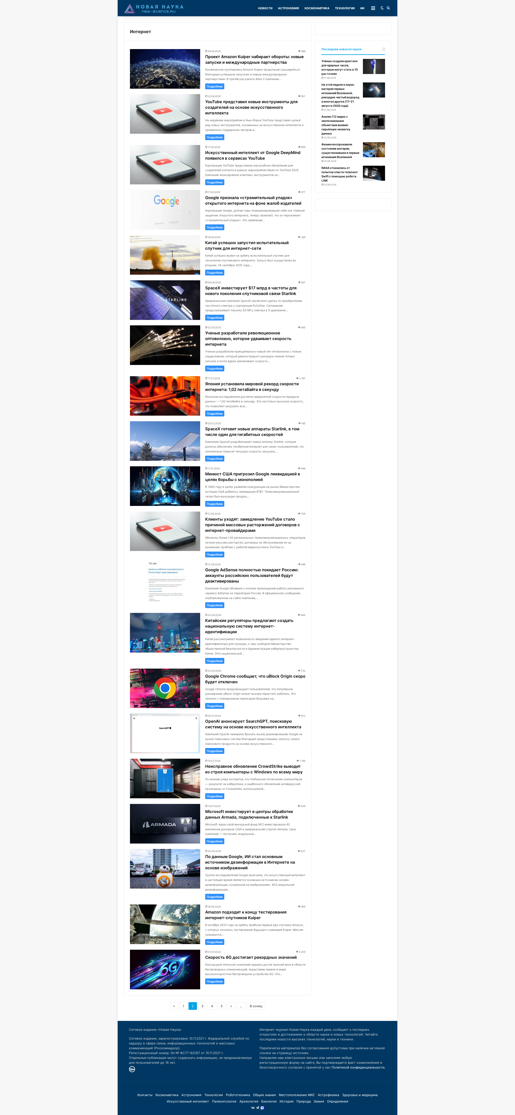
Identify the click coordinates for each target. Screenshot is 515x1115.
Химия (319, 1101)
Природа (304, 1101)
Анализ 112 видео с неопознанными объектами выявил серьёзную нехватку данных (335, 125)
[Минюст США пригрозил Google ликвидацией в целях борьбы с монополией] (165, 486)
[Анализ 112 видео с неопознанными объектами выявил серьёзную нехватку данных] (374, 121)
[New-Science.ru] (154, 8)
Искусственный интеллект (188, 1101)
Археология (248, 1101)
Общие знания (264, 1095)
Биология (269, 1101)
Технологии (345, 8)
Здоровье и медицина (360, 1095)
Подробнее (215, 86)
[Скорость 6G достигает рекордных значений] (165, 969)
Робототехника (238, 1095)
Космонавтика (317, 8)
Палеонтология (224, 1101)
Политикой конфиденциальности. (358, 1067)
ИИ (362, 8)
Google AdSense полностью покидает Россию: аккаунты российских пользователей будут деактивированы (252, 575)
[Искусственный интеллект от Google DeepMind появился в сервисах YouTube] (165, 165)
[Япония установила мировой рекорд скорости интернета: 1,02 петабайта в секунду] (165, 396)
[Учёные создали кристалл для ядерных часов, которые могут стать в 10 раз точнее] (374, 66)
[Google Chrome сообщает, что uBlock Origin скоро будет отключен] (165, 688)
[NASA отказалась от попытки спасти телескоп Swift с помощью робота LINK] (374, 173)
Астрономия (288, 8)
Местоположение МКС (297, 1095)
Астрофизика (328, 1095)
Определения (337, 1101)
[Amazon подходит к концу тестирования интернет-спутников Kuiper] (165, 924)
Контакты (144, 1095)
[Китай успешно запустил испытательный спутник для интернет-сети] (165, 255)
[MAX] (262, 1107)
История (287, 1101)
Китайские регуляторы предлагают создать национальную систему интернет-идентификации (249, 626)
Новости (265, 8)
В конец (256, 1006)
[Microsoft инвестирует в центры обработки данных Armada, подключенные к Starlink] (165, 824)
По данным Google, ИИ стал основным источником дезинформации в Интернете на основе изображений (250, 862)
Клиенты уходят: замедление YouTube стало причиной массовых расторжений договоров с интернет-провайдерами (252, 525)
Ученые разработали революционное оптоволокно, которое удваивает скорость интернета (248, 339)
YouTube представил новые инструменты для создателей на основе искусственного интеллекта (251, 107)
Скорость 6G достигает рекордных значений (251, 957)
